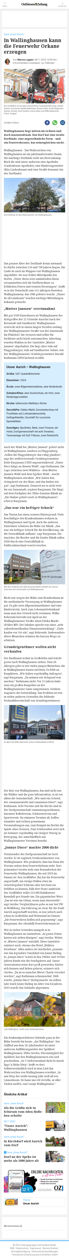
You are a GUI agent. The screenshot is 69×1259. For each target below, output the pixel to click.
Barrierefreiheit (50, 1248)
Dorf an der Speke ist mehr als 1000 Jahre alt (21, 1159)
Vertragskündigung (20, 1251)
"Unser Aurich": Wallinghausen (16, 1128)
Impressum (35, 1248)
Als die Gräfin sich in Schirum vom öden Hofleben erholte (23, 1111)
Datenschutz (22, 1248)
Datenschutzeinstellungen (45, 1251)
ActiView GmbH (50, 1254)
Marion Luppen (25, 59)
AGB (12, 1248)
